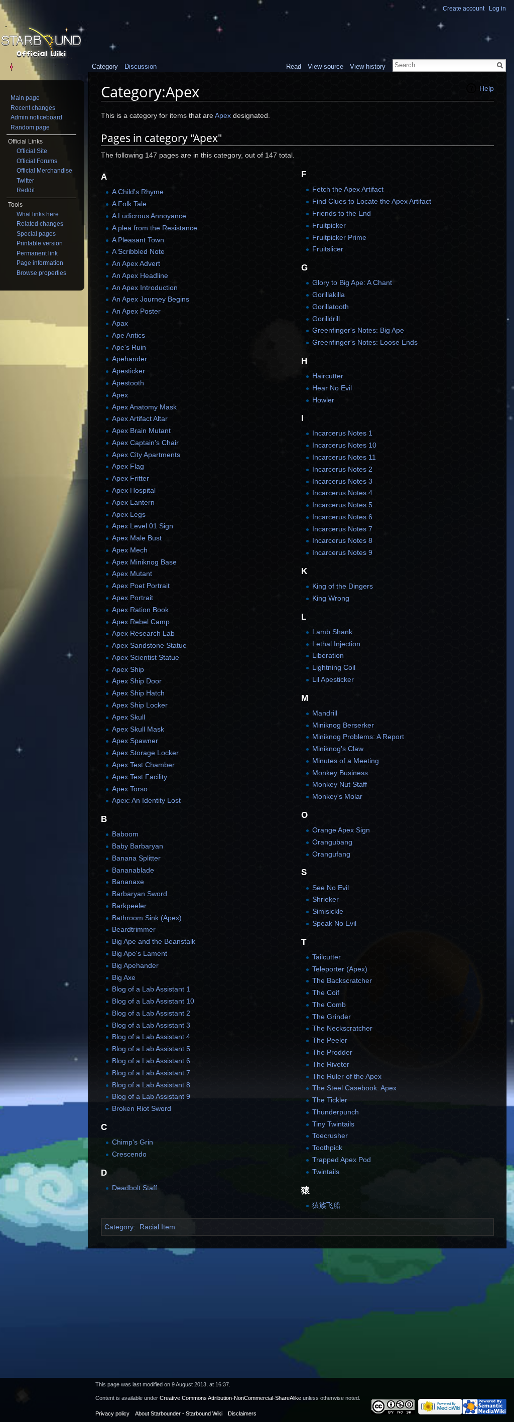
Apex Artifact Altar (140, 418)
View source (325, 66)
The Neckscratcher (342, 1028)
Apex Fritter (130, 478)
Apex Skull (128, 717)
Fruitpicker (329, 225)
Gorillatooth (330, 307)
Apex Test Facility (139, 777)
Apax (120, 323)
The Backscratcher (342, 980)
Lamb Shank (332, 632)
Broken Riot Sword (141, 1108)
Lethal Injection (336, 644)
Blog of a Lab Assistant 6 (151, 1061)
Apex (223, 115)
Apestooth (128, 383)
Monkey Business (340, 773)
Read (293, 66)
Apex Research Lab (143, 633)
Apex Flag (128, 466)
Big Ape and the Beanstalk (153, 941)
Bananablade (133, 870)
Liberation (328, 655)
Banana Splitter (136, 858)
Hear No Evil (332, 388)
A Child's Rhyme (138, 192)
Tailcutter (326, 957)
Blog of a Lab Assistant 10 (153, 1001)
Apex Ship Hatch (138, 693)
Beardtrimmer (134, 929)
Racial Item (157, 1227)
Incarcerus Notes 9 (342, 552)
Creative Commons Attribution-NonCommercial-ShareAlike (230, 1398)
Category (119, 1227)
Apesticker (128, 371)
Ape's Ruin (129, 347)
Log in (497, 8)
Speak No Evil (334, 923)
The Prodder (332, 1052)
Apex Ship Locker (140, 705)
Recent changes (33, 107)
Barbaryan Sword (139, 894)
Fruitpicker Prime (339, 237)
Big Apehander (135, 965)
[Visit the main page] (41, 43)
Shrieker (325, 899)
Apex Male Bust (137, 538)
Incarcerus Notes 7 (342, 529)
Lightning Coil (333, 667)
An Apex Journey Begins (150, 299)
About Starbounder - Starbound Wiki (178, 1413)
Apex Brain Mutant (141, 430)
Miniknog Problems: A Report (358, 737)
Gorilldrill (326, 319)
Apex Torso (130, 789)
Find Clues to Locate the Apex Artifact (371, 201)
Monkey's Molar (337, 796)
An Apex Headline (140, 275)
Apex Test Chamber (143, 765)
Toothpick (327, 1148)
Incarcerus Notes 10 (344, 445)
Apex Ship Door (137, 681)
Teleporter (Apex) (339, 969)
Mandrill (324, 713)
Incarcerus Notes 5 (342, 505)
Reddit (26, 190)
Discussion (140, 66)
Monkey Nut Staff (339, 784)
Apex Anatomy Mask (144, 407)
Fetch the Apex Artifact (347, 189)
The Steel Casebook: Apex (354, 1088)
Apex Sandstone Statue (149, 645)
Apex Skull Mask (138, 729)
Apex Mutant (132, 574)
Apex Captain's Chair (145, 443)
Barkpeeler (129, 906)
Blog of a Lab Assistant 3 (151, 1025)
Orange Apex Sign (341, 830)
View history (368, 66)
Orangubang (332, 842)
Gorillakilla (328, 295)
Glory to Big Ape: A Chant (352, 282)
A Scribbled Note (138, 251)
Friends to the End (341, 213)
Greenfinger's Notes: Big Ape (358, 330)
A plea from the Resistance (154, 228)
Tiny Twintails (333, 1124)
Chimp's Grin (132, 1142)
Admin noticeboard (36, 117)
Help (486, 88)
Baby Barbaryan (137, 846)
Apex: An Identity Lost (146, 800)
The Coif (325, 992)
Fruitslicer (327, 249)
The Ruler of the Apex (346, 1076)
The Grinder (331, 1017)
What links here (38, 214)
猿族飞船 (326, 1205)
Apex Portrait (132, 598)
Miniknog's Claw (337, 749)
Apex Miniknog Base (144, 562)
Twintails (325, 1172)
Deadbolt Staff (134, 1188)
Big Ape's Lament (139, 953)
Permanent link (37, 253)
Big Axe (124, 977)
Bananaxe (128, 882)
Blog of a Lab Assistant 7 (151, 1073)
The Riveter (330, 1064)
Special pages (36, 233)
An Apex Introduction (145, 287)
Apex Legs (129, 514)
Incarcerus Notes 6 (342, 517)
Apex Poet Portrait (141, 586)
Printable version (40, 243)
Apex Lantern (133, 502)
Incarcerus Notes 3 (342, 481)
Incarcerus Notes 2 (342, 469)
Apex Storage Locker (145, 753)
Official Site (32, 151)
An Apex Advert (136, 263)
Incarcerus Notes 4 (342, 493)
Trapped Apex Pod (341, 1160)
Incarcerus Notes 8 (342, 540)
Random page (30, 127)
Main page (25, 97)
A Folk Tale (129, 204)
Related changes (40, 223)
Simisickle (327, 911)
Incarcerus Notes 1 (342, 433)
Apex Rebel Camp (141, 622)
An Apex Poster (136, 311)
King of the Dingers (342, 586)
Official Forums (37, 161)
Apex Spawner (135, 741)
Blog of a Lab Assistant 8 (151, 1085)
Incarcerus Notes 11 (344, 457)
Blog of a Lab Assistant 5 (151, 1049)
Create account (463, 8)
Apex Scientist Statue (145, 657)
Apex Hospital (134, 490)
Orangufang (331, 854)
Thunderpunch (335, 1112)
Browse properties (41, 272)
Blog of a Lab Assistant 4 (151, 1037)
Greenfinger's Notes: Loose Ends (365, 342)
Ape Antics (128, 335)
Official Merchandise (44, 170)
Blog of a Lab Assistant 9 (151, 1096)
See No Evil (330, 888)
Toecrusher (330, 1135)
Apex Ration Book (140, 610)
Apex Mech (130, 550)
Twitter (25, 180)
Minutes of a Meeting (345, 761)
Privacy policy (112, 1413)
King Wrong (330, 598)
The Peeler (329, 1040)
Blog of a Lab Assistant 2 (151, 1013)
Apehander (129, 359)
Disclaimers (242, 1413)
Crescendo (129, 1154)
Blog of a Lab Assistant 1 (151, 989)
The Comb (329, 1005)
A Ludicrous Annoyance (149, 216)
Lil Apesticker (333, 679)
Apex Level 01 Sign (142, 526)
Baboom (125, 834)
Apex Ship (128, 669)
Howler (323, 400)
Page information (40, 262)
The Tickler (329, 1100)
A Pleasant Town (138, 240)
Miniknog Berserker (343, 725)
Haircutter (327, 376)
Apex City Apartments (146, 455)
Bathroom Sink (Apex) (147, 918)
